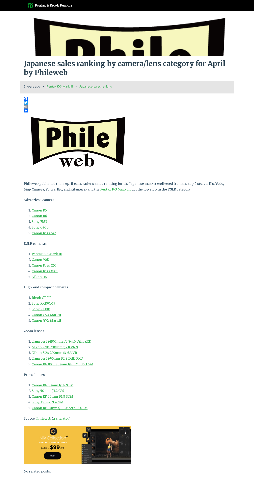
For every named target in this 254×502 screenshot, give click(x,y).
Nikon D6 (39, 277)
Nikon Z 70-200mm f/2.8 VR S (55, 347)
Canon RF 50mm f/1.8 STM (52, 385)
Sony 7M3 (39, 222)
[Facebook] (127, 99)
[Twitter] (127, 103)
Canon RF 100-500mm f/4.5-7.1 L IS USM (62, 364)
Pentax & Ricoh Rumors (54, 5)
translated (61, 418)
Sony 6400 (40, 227)
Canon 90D (40, 260)
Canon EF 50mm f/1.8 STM (52, 396)
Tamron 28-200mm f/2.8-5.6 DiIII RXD (61, 341)
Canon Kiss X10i (45, 271)
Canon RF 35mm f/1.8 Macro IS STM (60, 408)
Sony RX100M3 (43, 303)
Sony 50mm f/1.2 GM (48, 391)
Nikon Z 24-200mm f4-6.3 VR (54, 353)
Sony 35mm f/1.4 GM (47, 402)
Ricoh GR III (41, 298)
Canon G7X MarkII (46, 320)
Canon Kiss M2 (44, 233)
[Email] (127, 107)
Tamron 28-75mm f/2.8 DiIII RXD (57, 358)
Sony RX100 (41, 309)
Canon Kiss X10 (44, 265)
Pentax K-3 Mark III (59, 86)
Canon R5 (39, 210)
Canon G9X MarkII (46, 315)
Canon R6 (39, 216)
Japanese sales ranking (95, 86)
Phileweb (43, 418)
